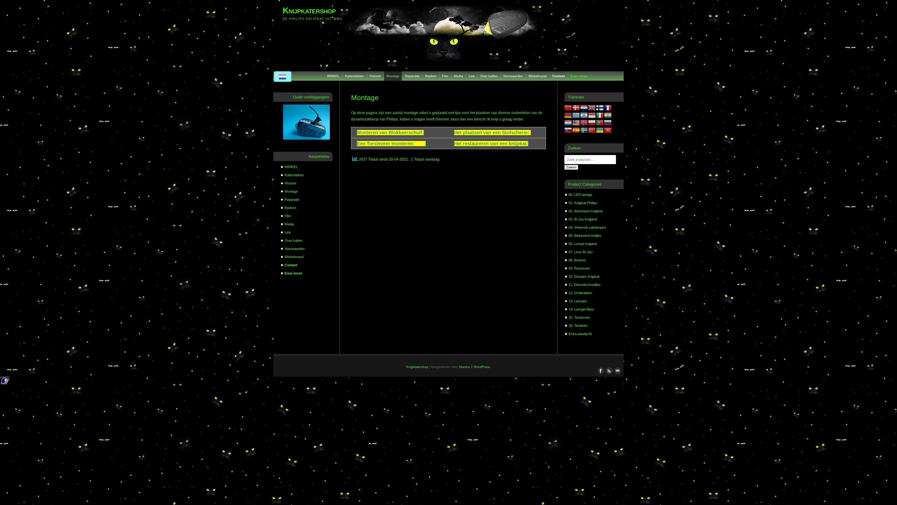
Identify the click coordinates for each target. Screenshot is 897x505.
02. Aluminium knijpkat (586, 211)
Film (445, 76)
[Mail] (617, 370)
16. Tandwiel (578, 326)
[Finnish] (600, 107)
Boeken (430, 76)
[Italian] (600, 115)
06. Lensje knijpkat (583, 244)
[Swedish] (584, 130)
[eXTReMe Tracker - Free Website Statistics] (5, 384)
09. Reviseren (579, 268)
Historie (375, 76)
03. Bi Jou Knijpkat (583, 219)
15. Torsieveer (579, 317)
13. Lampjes (578, 301)
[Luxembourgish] (568, 122)
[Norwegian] (584, 122)
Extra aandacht (580, 334)
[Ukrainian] (600, 130)
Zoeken (571, 167)
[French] (608, 107)
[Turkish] (592, 130)
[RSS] (609, 370)
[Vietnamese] (608, 130)
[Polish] (592, 122)
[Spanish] (576, 130)
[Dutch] (282, 76)
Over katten (489, 76)
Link (472, 76)
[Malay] (576, 122)
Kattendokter (354, 76)
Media (458, 76)
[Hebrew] (584, 115)
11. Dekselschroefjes (585, 285)
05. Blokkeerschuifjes (585, 236)
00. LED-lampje (580, 195)
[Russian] (608, 122)
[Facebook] (600, 370)
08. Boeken (577, 260)
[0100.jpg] (306, 122)
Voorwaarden (513, 76)
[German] (568, 115)
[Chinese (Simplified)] (568, 107)
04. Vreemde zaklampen (587, 227)
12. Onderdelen (580, 293)
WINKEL (333, 76)
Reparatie (412, 76)
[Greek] (576, 115)
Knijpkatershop (309, 10)
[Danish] (576, 107)
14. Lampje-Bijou (581, 309)
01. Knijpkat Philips (583, 203)
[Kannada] (608, 115)
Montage (392, 76)
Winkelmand (537, 76)
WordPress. (482, 367)
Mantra (464, 367)
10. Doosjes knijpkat (584, 276)
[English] (592, 107)
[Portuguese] (600, 122)
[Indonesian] (592, 115)
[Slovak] (568, 130)
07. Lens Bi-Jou (580, 252)
